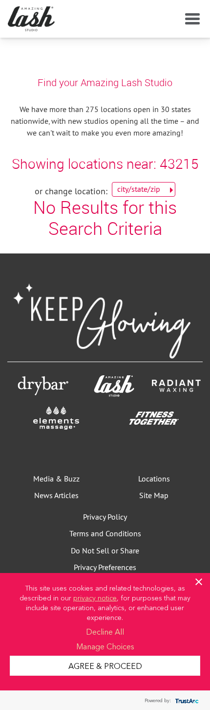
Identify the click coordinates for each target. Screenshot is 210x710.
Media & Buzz (56, 478)
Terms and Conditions (105, 533)
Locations (154, 478)
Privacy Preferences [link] (105, 567)
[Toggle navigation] (190, 19)
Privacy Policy (105, 517)
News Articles (56, 495)
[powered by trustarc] (185, 700)
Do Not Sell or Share (105, 550)
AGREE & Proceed (105, 665)
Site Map (153, 495)
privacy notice (95, 597)
